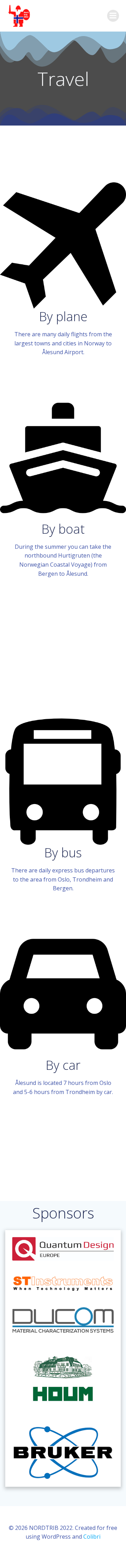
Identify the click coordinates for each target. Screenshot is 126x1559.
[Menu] (113, 16)
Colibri (91, 1536)
